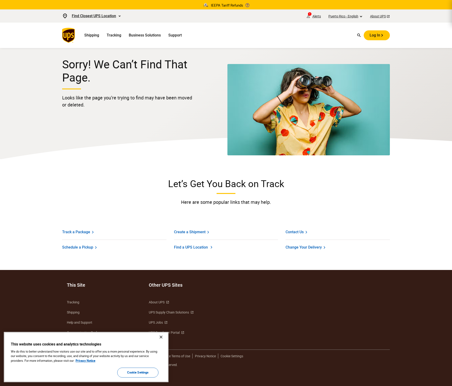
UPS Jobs (156, 322)
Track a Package (76, 232)
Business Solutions (145, 35)
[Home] (69, 35)
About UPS (378, 16)
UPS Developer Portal (164, 332)
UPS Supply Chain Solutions (169, 312)
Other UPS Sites (165, 285)
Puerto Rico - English (343, 16)
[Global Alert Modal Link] (247, 5)
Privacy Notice (205, 356)
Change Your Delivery (304, 247)
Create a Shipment (190, 232)
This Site (76, 285)
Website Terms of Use (174, 356)
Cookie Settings (138, 372)
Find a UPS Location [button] (191, 247)
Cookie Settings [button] (232, 356)
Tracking (114, 35)
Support (175, 35)
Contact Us (295, 232)
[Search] (359, 35)
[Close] (161, 337)
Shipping (91, 35)
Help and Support (79, 322)
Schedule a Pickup (77, 247)
